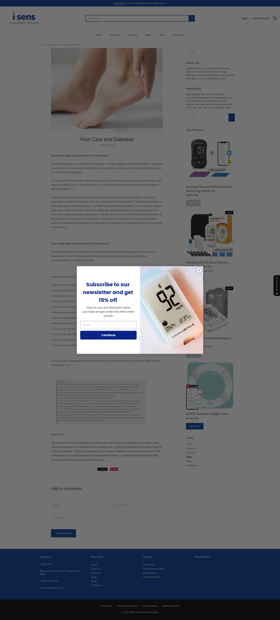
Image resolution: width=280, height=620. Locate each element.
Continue (108, 335)
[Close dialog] (199, 270)
